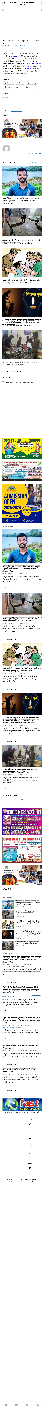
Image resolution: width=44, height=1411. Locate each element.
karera (5, 115)
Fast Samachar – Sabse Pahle (22, 2)
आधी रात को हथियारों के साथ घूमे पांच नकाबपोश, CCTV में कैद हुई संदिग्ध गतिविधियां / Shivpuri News (22, 619)
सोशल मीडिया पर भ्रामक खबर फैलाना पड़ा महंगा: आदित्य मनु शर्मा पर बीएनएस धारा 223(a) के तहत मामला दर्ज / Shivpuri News (21, 568)
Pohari (14, 966)
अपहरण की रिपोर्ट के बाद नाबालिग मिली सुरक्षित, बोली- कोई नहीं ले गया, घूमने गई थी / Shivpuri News (21, 669)
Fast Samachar (20, 45)
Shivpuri (21, 966)
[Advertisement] (22, 410)
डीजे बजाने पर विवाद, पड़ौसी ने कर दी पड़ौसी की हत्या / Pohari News (20, 1046)
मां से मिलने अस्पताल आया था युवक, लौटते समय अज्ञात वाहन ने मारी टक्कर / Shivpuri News (20, 770)
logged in (15, 382)
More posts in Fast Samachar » (33, 163)
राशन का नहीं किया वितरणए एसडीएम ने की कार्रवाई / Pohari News (19, 1070)
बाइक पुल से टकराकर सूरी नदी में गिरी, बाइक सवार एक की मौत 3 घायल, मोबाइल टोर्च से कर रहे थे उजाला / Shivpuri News (22, 1020)
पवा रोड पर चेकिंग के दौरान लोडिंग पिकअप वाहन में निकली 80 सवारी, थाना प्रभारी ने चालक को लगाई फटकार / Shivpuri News (21, 959)
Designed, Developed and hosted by (19, 1181)
